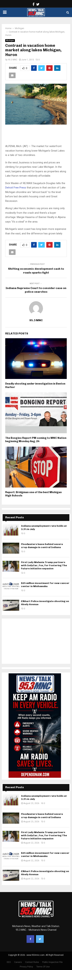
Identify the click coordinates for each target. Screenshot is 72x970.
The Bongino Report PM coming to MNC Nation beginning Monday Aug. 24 (35, 439)
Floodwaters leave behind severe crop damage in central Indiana (42, 546)
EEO (9, 962)
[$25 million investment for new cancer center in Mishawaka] (11, 587)
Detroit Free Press (15, 187)
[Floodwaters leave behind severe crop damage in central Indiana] (11, 548)
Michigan (10, 40)
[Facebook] (30, 939)
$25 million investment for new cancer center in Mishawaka (45, 585)
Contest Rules (32, 962)
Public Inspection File (52, 962)
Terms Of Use (43, 966)
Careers (18, 962)
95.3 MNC (12, 59)
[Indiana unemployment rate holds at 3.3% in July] (11, 529)
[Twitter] (40, 939)
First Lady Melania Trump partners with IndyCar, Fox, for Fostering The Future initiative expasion (44, 565)
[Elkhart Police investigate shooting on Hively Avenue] (11, 605)
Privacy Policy (26, 966)
